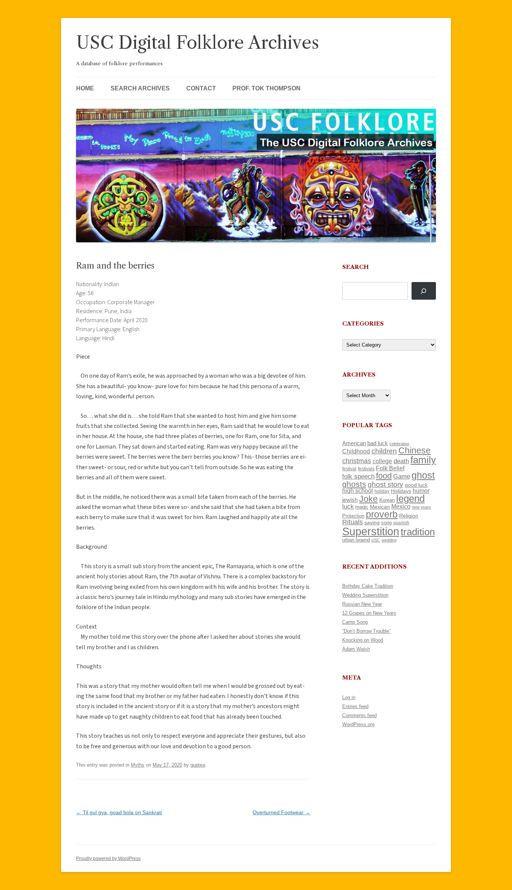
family (423, 459)
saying (372, 522)
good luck (416, 485)
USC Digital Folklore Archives (197, 42)
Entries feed (355, 706)
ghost (423, 475)
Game (401, 476)
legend (410, 498)
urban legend (356, 540)
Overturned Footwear (281, 812)
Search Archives (140, 88)
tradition (418, 532)
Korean (387, 500)
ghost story (385, 484)
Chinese (414, 450)
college (382, 461)
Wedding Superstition (365, 595)
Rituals (352, 522)
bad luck (377, 443)
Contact (201, 88)
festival (349, 469)
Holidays (401, 491)
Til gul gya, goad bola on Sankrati (119, 812)
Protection (353, 516)
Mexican (380, 507)
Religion (408, 516)
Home (85, 88)
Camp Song (355, 622)
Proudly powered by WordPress (108, 858)
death (401, 461)
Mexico (400, 506)
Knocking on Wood (362, 640)
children (384, 451)
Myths (137, 765)
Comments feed (359, 715)
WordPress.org (358, 724)
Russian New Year (362, 604)
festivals (366, 468)
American (354, 443)
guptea (197, 765)
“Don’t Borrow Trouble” (366, 631)
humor (421, 491)
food (384, 475)
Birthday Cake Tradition (367, 586)
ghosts (354, 484)
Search (355, 266)
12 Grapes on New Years (369, 613)
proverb (382, 514)
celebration (399, 443)
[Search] (424, 291)
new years (421, 507)
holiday (381, 491)
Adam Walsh (356, 649)
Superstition (370, 531)
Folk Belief (390, 468)
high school (357, 491)
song (386, 522)
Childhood (356, 451)
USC (375, 540)
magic (361, 507)
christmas (356, 461)
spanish (401, 523)
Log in (348, 697)
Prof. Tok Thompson (266, 88)
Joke (368, 499)
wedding (389, 540)
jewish (350, 500)
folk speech (358, 476)
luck (348, 506)
